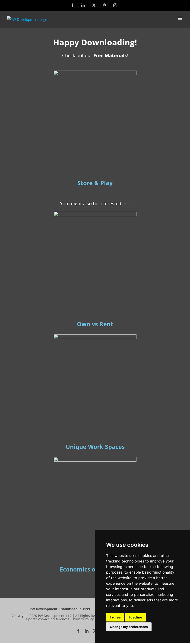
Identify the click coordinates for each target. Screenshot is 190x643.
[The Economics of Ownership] (95, 458)
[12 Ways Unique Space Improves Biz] (95, 336)
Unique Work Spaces (95, 446)
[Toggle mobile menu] (180, 18)
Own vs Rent (95, 324)
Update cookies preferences (47, 619)
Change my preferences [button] (129, 627)
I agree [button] (115, 617)
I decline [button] (135, 617)
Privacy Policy (83, 619)
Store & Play (95, 183)
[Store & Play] (95, 72)
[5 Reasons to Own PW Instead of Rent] (95, 213)
